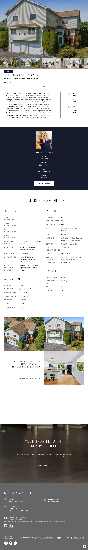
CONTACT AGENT (44, 183)
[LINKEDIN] (15, 543)
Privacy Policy (78, 538)
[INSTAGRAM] (10, 543)
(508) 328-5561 (44, 165)
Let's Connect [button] (44, 465)
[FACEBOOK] (6, 543)
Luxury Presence (47, 538)
